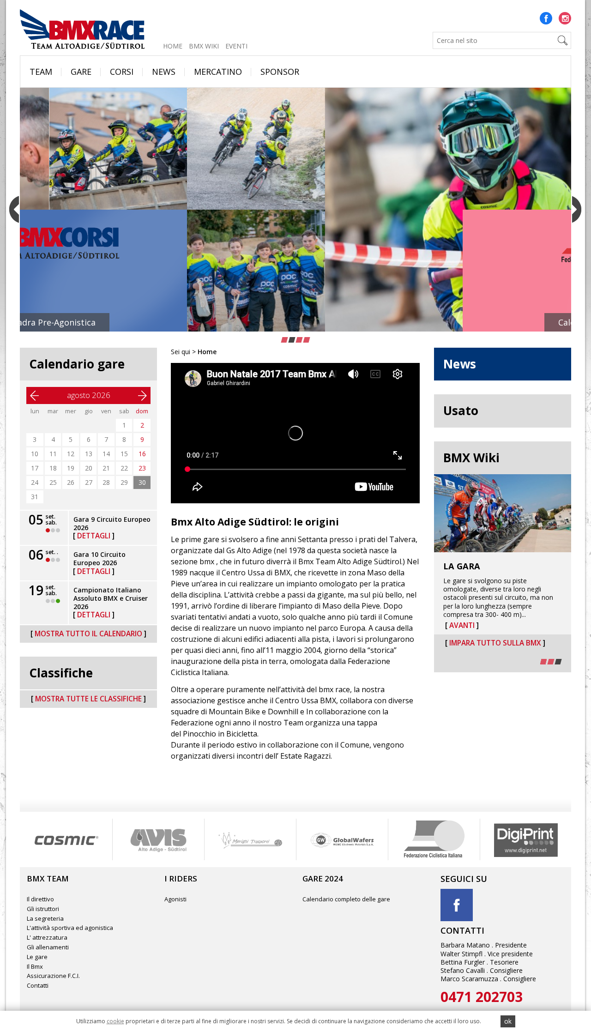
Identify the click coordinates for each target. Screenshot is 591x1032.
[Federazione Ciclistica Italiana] (342, 839)
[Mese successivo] (142, 395)
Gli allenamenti (48, 947)
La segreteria (45, 918)
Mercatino (218, 71)
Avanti (462, 626)
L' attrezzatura (47, 937)
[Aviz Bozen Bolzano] (66, 839)
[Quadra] (526, 839)
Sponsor (279, 71)
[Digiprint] (434, 839)
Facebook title (456, 905)
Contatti (37, 985)
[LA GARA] (503, 513)
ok (508, 1021)
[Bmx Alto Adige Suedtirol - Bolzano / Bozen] (82, 27)
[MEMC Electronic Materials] (250, 839)
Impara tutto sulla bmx (495, 643)
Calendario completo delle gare (346, 899)
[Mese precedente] (34, 395)
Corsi (121, 71)
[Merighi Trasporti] (158, 839)
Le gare (37, 957)
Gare (81, 71)
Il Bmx (35, 966)
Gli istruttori (43, 909)
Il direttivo (40, 899)
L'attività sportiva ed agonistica (70, 927)
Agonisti (175, 899)
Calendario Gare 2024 (295, 322)
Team (41, 71)
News (163, 71)
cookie (115, 1021)
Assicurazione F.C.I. (53, 976)
